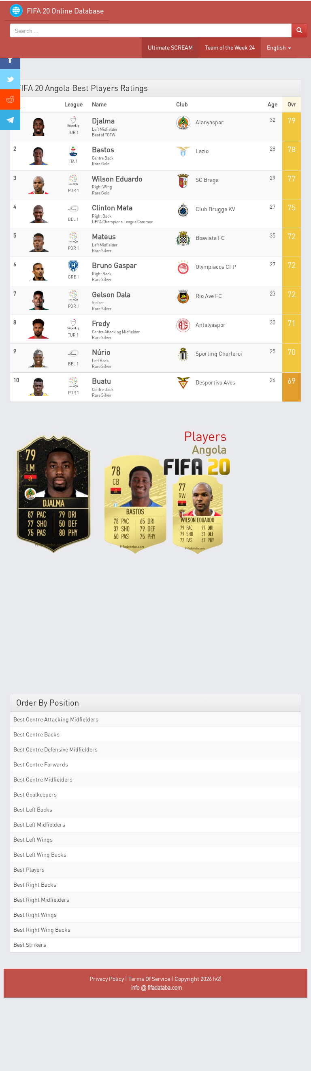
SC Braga (206, 179)
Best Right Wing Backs (41, 929)
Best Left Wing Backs (39, 854)
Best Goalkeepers (35, 794)
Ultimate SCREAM (170, 47)
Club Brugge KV (214, 208)
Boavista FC (209, 237)
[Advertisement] (155, 625)
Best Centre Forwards (40, 764)
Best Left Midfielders (39, 824)
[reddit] (10, 99)
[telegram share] (10, 120)
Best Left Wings (33, 839)
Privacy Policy (106, 978)
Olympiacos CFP (215, 266)
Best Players (29, 869)
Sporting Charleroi (218, 353)
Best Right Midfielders (41, 899)
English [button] (277, 47)
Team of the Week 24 (230, 47)
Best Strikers (29, 944)
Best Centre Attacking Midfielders (55, 719)
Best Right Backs (34, 884)
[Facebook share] (10, 59)
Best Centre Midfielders (42, 779)
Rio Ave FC (208, 295)
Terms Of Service (149, 978)
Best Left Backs (32, 809)
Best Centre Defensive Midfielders (55, 749)
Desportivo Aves (214, 382)
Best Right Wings (35, 914)
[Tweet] (10, 79)
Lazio (201, 150)
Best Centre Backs (36, 734)
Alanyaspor (209, 122)
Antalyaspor (210, 324)
